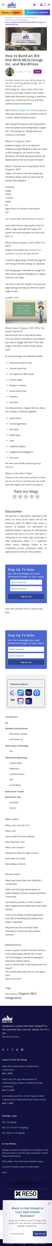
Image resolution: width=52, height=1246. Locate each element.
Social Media (15, 785)
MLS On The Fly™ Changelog (15, 1127)
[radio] (14, 497)
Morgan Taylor (25, 71)
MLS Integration (11, 994)
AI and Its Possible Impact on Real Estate (20, 1166)
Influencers (14, 768)
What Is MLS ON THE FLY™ (17, 825)
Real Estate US (16, 739)
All (6, 723)
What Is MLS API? (13, 979)
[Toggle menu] (48, 4)
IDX (11, 751)
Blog (33, 18)
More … (5, 1172)
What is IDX (10, 831)
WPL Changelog (9, 1122)
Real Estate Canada (18, 734)
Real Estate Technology (16, 20)
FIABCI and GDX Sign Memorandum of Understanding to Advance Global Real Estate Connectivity (25, 893)
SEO (11, 779)
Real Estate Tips (13, 797)
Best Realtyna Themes (15, 864)
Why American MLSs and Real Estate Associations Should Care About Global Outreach (22, 931)
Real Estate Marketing (16, 757)
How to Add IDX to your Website (20, 836)
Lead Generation (16, 774)
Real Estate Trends (14, 791)
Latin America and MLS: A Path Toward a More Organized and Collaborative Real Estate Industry (26, 906)
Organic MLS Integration (21, 995)
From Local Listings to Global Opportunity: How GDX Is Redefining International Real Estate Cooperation (24, 918)
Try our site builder (37, 12)
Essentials (13, 802)
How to (12, 808)
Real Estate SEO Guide (15, 858)
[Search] (44, 5)
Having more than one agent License (21, 853)
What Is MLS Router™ (15, 847)
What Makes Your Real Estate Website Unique (22, 1161)
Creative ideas (15, 763)
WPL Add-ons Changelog (13, 1133)
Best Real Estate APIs (15, 842)
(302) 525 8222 (12, 1036)
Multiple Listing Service (16, 728)
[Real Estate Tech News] (22, 1049)
